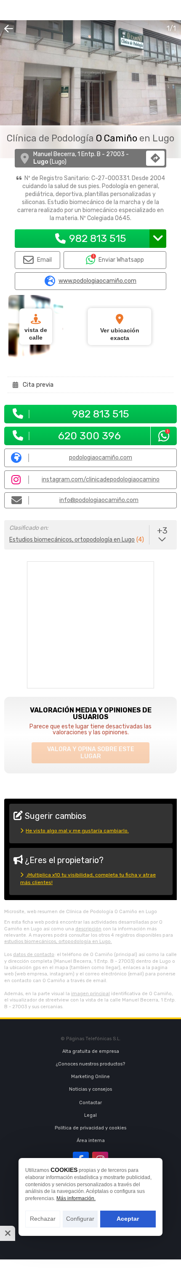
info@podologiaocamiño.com (98, 500)
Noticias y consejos (90, 1089)
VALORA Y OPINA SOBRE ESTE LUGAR (90, 753)
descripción (88, 929)
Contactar (90, 1102)
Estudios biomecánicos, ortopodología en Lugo (72, 539)
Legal (90, 1115)
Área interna (91, 1140)
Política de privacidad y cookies (90, 1128)
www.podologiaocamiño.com (97, 281)
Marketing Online (90, 1076)
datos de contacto (33, 954)
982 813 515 (97, 238)
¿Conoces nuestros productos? (90, 1064)
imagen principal (90, 993)
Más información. (76, 1198)
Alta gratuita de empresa (90, 1051)
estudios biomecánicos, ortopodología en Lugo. (58, 941)
